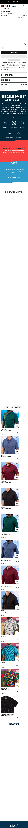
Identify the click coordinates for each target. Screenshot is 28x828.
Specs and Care (5, 80)
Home (2, 8)
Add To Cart (14, 52)
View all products (14, 724)
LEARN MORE (24, 84)
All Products (8, 8)
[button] (14, 56)
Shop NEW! (18, 1)
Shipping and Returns (7, 75)
